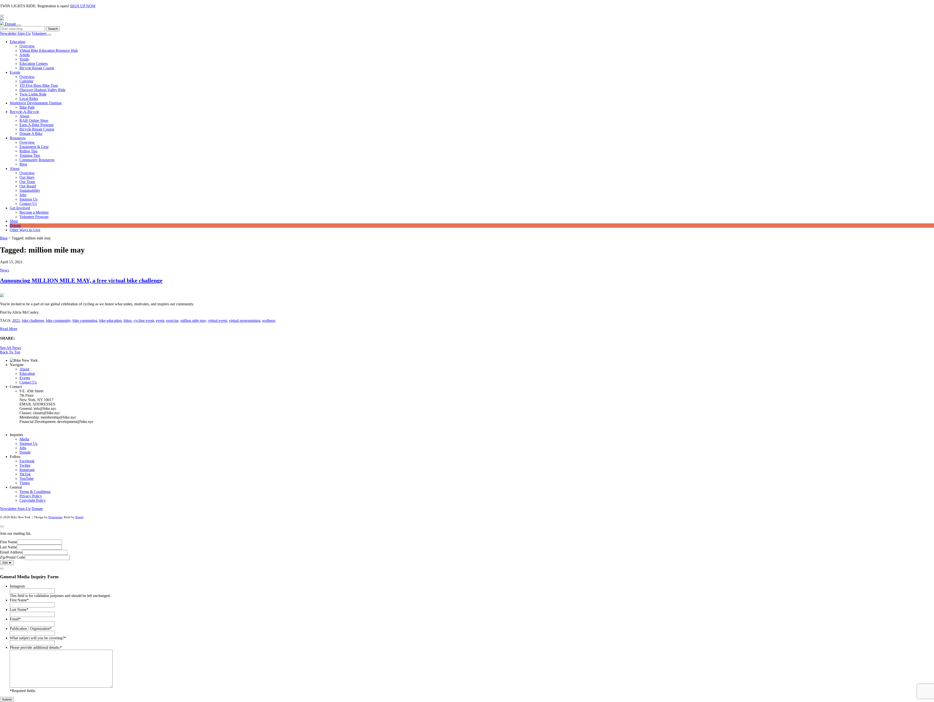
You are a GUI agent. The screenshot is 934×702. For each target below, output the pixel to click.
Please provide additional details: (36, 647)
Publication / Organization (31, 628)
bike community (58, 320)
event (160, 320)
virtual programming (244, 320)
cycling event (144, 320)
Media (24, 439)
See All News (10, 348)
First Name (8, 542)
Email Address (11, 552)
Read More (8, 329)
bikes (128, 320)
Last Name (8, 547)
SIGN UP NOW (83, 6)
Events (24, 378)
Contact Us (28, 382)
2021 (16, 320)
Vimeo (24, 483)
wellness (268, 320)
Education (27, 373)
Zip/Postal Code (12, 557)
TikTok (25, 474)
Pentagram (55, 517)
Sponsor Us (28, 443)
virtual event (217, 320)
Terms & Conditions (35, 492)
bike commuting (84, 320)
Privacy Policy (30, 496)
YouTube (26, 478)
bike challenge (33, 320)
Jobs (22, 448)
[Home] (467, 21)
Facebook (27, 461)
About (24, 369)
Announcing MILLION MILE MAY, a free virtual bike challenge (81, 280)
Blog (4, 238)
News (4, 270)
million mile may (193, 320)
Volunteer (39, 33)
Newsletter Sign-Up (15, 33)
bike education (110, 320)
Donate (11, 24)
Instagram (27, 470)
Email (15, 619)
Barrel (79, 517)
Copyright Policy (32, 500)
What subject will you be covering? (38, 638)
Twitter (24, 465)
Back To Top (10, 352)
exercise (172, 320)
